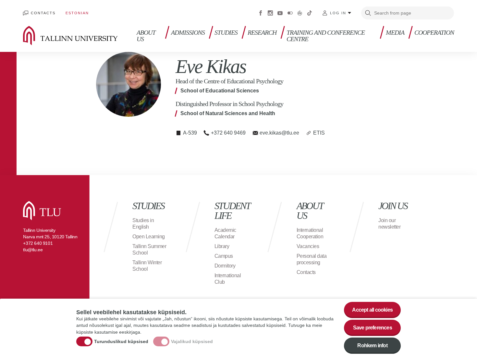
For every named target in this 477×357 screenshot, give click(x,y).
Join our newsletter (389, 224)
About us (146, 35)
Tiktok (309, 13)
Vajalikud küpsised (192, 341)
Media (395, 32)
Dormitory (225, 265)
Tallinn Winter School (147, 266)
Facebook (260, 13)
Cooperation (434, 32)
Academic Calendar (225, 233)
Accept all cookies (372, 310)
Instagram (270, 13)
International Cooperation (310, 233)
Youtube (280, 13)
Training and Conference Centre (326, 35)
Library (221, 246)
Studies (226, 32)
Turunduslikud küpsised (121, 341)
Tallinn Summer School (149, 250)
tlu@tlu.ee (33, 249)
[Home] (80, 35)
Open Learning (148, 236)
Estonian (77, 13)
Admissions (188, 32)
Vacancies (308, 246)
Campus (223, 256)
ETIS (319, 133)
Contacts (43, 13)
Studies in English (143, 224)
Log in (338, 13)
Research (262, 32)
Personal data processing (312, 259)
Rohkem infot (372, 345)
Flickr (290, 13)
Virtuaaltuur (300, 13)
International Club (227, 279)
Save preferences (372, 327)
